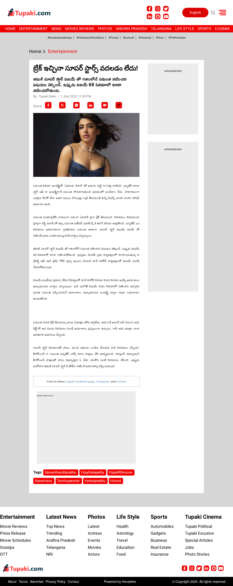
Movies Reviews (79, 28)
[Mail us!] (221, 568)
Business (159, 540)
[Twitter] (62, 105)
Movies (94, 547)
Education (125, 547)
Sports (204, 28)
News (56, 28)
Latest (93, 526)
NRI (49, 554)
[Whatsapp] (76, 105)
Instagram (103, 381)
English (195, 12)
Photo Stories (197, 554)
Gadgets (158, 533)
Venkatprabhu (95, 481)
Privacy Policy (56, 581)
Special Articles (199, 540)
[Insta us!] (157, 8)
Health (122, 526)
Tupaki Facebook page (80, 381)
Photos (105, 28)
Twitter (121, 381)
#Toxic (160, 37)
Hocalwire (129, 581)
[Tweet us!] (166, 8)
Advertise (36, 581)
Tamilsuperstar (69, 481)
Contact (73, 581)
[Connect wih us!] (149, 16)
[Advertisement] (20, 190)
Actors (94, 554)
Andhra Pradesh (131, 28)
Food (121, 554)
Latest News (61, 517)
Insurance (160, 554)
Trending (54, 533)
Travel (122, 540)
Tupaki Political (198, 526)
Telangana (161, 28)
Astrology (125, 533)
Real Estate (161, 547)
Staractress (44, 481)
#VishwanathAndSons (90, 37)
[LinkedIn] (90, 105)
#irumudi (128, 37)
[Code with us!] (157, 16)
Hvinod (116, 481)
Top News (55, 526)
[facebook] (48, 105)
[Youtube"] (166, 16)
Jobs (189, 547)
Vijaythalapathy (93, 472)
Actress (95, 533)
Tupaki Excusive (199, 533)
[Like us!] (149, 8)
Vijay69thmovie (121, 472)
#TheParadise (176, 37)
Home (10, 28)
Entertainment (33, 28)
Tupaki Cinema (203, 517)
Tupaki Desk (47, 96)
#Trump (113, 37)
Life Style (184, 28)
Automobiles (162, 526)
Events (94, 540)
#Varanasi (145, 37)
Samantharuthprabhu (61, 472)
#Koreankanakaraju (60, 37)
